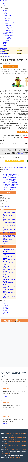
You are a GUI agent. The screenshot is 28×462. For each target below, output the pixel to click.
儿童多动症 (5, 23)
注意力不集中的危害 (10, 22)
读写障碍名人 (8, 40)
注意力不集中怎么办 (10, 17)
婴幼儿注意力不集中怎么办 (9, 189)
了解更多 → (5, 396)
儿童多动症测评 (9, 30)
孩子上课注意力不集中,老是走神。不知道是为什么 (14, 176)
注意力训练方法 (9, 18)
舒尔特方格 (11, 236)
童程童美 (5, 307)
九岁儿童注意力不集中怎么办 (9, 187)
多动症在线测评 (3, 48)
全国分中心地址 (6, 453)
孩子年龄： (2, 198)
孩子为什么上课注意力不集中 (9, 179)
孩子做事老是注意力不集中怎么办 (10, 184)
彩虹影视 (5, 310)
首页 (6, 56)
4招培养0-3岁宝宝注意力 (10, 169)
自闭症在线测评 (3, 53)
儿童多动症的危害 (9, 32)
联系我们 (5, 45)
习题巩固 (14, 449)
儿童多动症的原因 (9, 25)
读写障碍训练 (8, 38)
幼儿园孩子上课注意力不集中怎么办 (11, 174)
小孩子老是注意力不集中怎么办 (10, 185)
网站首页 (5, 10)
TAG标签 (5, 5)
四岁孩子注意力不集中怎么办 (9, 177)
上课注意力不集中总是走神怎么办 (10, 182)
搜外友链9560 (6, 308)
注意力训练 (5, 303)
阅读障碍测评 (3, 51)
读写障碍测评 (8, 37)
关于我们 (5, 12)
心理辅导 (23, 449)
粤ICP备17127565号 (15, 457)
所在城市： (2, 203)
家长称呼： (2, 195)
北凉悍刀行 (5, 312)
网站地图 (5, 3)
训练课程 (5, 43)
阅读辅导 (5, 239)
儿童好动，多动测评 (11, 445)
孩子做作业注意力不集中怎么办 (10, 181)
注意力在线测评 (3, 49)
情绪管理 (19, 449)
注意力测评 (7, 20)
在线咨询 (7, 206)
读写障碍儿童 (7, 241)
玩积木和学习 (6, 243)
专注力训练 (5, 305)
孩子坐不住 (5, 236)
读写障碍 (5, 33)
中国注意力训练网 (4, 0)
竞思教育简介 (21, 153)
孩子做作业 (12, 243)
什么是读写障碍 (9, 35)
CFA (4, 313)
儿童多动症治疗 (5, 439)
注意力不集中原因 (9, 15)
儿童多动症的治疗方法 (10, 28)
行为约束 (9, 449)
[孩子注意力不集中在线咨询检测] (10, 67)
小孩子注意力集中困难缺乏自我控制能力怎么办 (15, 167)
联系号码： (2, 200)
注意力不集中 (6, 13)
